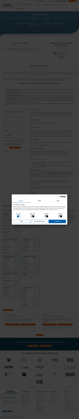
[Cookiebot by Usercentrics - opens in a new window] (60, 197)
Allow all (57, 221)
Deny (21, 221)
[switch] (32, 216)
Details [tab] (39, 200)
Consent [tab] (21, 200)
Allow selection (39, 221)
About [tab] (58, 200)
